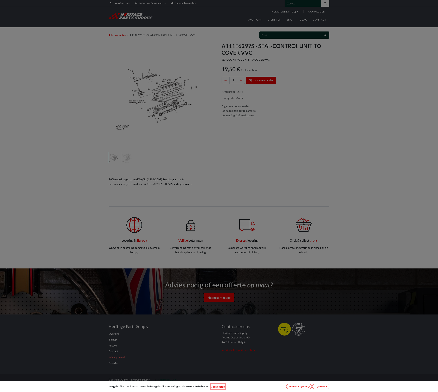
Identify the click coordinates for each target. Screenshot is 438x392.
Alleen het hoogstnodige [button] (299, 386)
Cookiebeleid (218, 386)
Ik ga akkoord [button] (321, 386)
